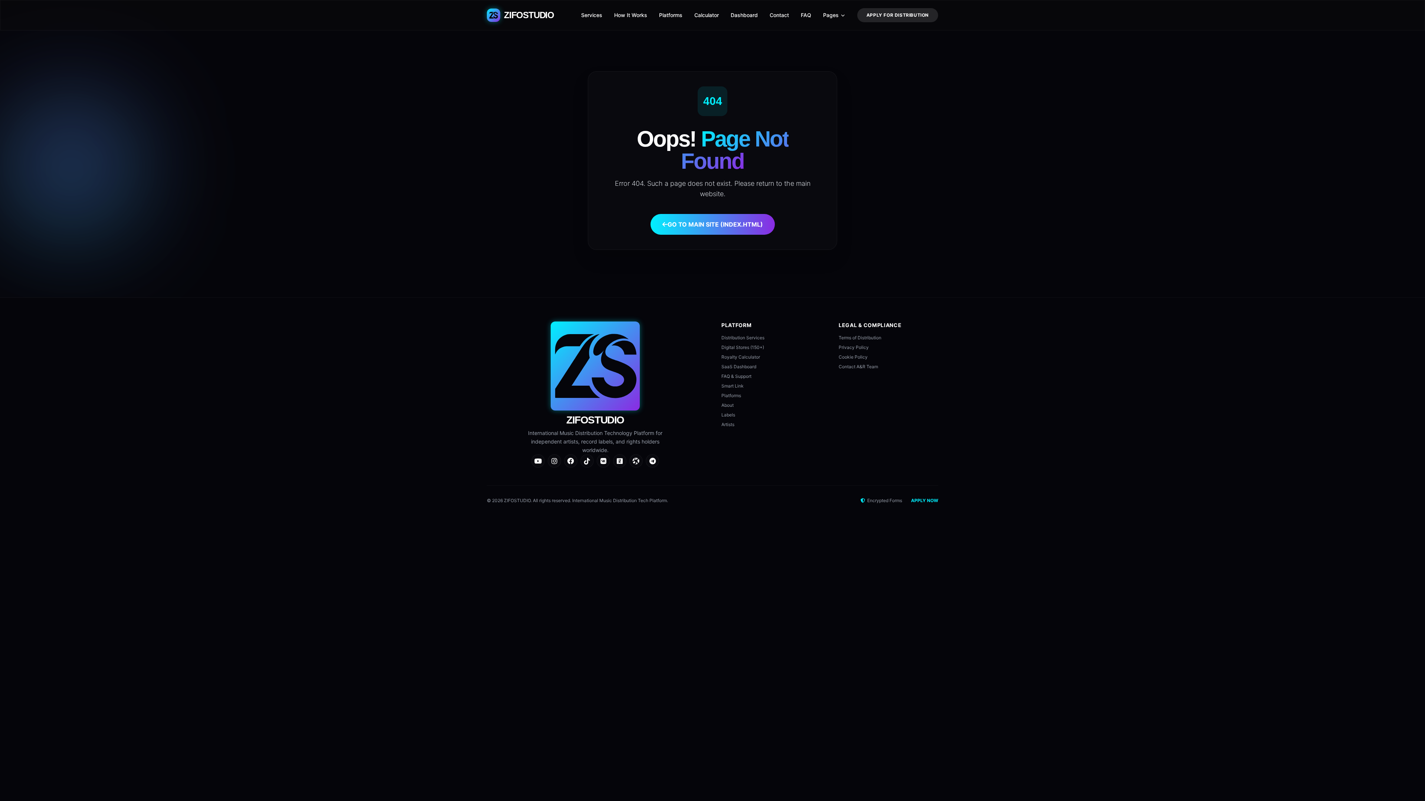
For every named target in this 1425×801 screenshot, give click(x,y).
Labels (728, 415)
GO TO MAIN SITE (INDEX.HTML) (715, 224)
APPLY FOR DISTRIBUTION (898, 15)
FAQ (806, 15)
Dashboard (744, 15)
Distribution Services (742, 337)
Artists (727, 424)
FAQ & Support (736, 376)
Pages (831, 15)
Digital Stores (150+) (742, 347)
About (727, 405)
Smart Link (732, 386)
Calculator (706, 15)
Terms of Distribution (860, 337)
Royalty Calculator (740, 357)
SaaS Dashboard (738, 366)
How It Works (630, 15)
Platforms (670, 15)
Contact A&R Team (858, 366)
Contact (779, 15)
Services (591, 15)
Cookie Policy (853, 357)
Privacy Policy (854, 347)
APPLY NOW (924, 500)
